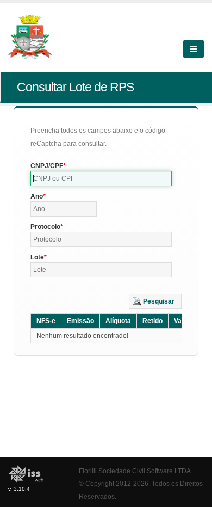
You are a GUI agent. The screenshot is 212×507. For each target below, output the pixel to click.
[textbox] (101, 178)
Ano (36, 196)
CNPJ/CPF (46, 166)
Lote (37, 257)
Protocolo (45, 227)
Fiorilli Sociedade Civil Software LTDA (135, 470)
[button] (155, 301)
